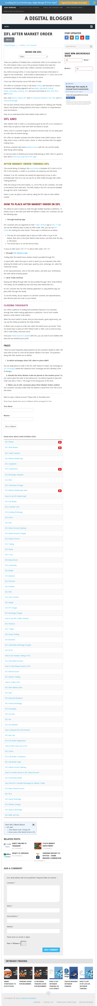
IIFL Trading (9, 544)
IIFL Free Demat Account (14, 661)
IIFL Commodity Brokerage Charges (18, 645)
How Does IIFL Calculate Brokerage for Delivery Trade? (25, 783)
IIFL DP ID (9, 650)
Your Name (8, 406)
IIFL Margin (9, 602)
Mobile (7, 415)
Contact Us (48, 1002)
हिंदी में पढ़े (9, 40)
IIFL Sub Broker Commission (15, 757)
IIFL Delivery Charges (13, 804)
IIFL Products (10, 624)
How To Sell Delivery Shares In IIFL (18, 666)
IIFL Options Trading (12, 677)
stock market (34, 168)
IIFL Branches (10, 640)
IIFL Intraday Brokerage (13, 512)
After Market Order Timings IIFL (19, 830)
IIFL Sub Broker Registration (15, 741)
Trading (22, 45)
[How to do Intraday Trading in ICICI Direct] (56, 973)
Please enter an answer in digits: (18, 937)
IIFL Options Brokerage (13, 810)
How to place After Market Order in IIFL (22, 832)
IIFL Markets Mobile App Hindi (16, 490)
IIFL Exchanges (9, 369)
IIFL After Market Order (13, 687)
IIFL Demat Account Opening (15, 528)
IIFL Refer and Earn (12, 815)
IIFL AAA (8, 523)
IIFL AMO (10, 827)
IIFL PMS (51, 98)
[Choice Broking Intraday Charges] (71, 973)
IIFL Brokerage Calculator (14, 475)
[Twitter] (77, 38)
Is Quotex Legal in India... (29, 7)
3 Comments (47, 848)
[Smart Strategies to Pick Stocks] (10, 973)
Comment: (11, 883)
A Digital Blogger (48, 18)
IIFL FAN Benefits (11, 725)
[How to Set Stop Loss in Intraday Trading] (86, 973)
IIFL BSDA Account (12, 672)
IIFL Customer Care (12, 507)
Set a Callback (10, 426)
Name (86, 60)
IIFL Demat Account (12, 539)
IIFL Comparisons (11, 469)
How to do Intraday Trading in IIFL (18, 656)
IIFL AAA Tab (10, 735)
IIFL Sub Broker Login (13, 762)
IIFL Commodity (11, 565)
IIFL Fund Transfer (12, 597)
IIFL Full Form (10, 581)
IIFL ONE (8, 693)
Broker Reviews (86, 1002)
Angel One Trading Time (53, 7)
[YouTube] (82, 38)
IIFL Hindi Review (11, 447)
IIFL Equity (9, 549)
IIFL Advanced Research (39, 98)
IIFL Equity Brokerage (13, 799)
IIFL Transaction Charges (14, 485)
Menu (6, 27)
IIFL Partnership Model (13, 778)
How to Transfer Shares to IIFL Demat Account (22, 772)
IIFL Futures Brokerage (13, 703)
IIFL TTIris (9, 555)
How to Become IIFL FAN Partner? (17, 730)
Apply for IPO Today (74, 7)
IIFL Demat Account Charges (15, 533)
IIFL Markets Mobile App (14, 458)
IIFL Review (9, 442)
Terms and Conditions (66, 1002)
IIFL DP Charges (11, 608)
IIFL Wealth (9, 571)
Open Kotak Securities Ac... (14, 11)
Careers (36, 1002)
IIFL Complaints (10, 464)
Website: (10, 927)
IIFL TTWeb (9, 629)
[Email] (87, 38)
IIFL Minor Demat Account (14, 788)
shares (39, 86)
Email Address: (12, 916)
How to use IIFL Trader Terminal (17, 618)
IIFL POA (8, 592)
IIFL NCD (8, 794)
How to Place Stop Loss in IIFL (16, 746)
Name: (10, 906)
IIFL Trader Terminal (12, 453)
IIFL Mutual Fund (11, 560)
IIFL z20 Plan (10, 714)
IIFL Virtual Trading (12, 634)
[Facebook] (67, 38)
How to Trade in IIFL (18, 98)
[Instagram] (72, 38)
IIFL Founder (9, 586)
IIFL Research (10, 576)
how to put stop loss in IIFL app (24, 157)
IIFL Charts (9, 751)
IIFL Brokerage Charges (13, 613)
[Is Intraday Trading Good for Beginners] (41, 973)
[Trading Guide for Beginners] (26, 973)
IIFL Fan (8, 719)
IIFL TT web (56, 225)
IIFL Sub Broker (11, 501)
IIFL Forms (9, 517)
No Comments (32, 45)
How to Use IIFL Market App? (16, 496)
